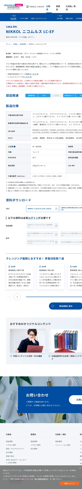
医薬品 (33, 434)
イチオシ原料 (23, 18)
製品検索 (13, 18)
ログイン (33, 218)
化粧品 (8, 434)
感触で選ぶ (69, 18)
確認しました (69, 483)
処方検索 (60, 18)
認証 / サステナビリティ (39, 18)
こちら (33, 74)
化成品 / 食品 (60, 434)
